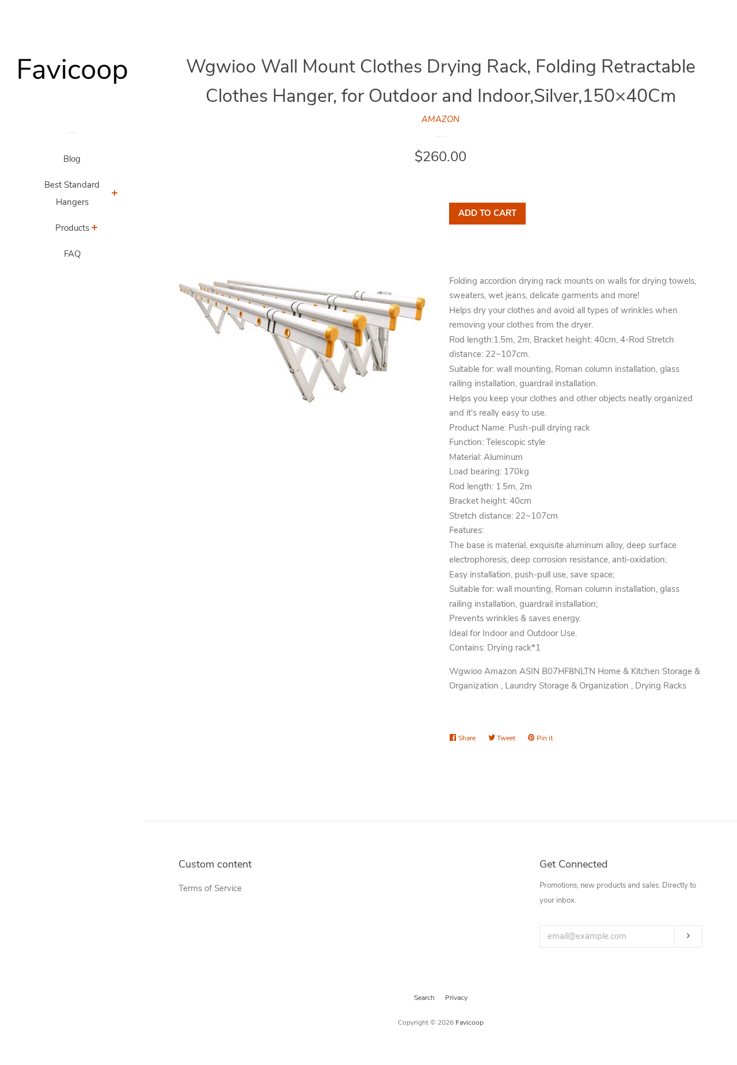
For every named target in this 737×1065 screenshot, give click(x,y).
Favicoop (469, 1022)
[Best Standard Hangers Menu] (114, 194)
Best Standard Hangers (72, 193)
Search (424, 997)
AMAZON (440, 119)
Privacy (456, 997)
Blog (72, 159)
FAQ (72, 254)
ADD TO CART (487, 213)
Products (72, 228)
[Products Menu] (94, 229)
